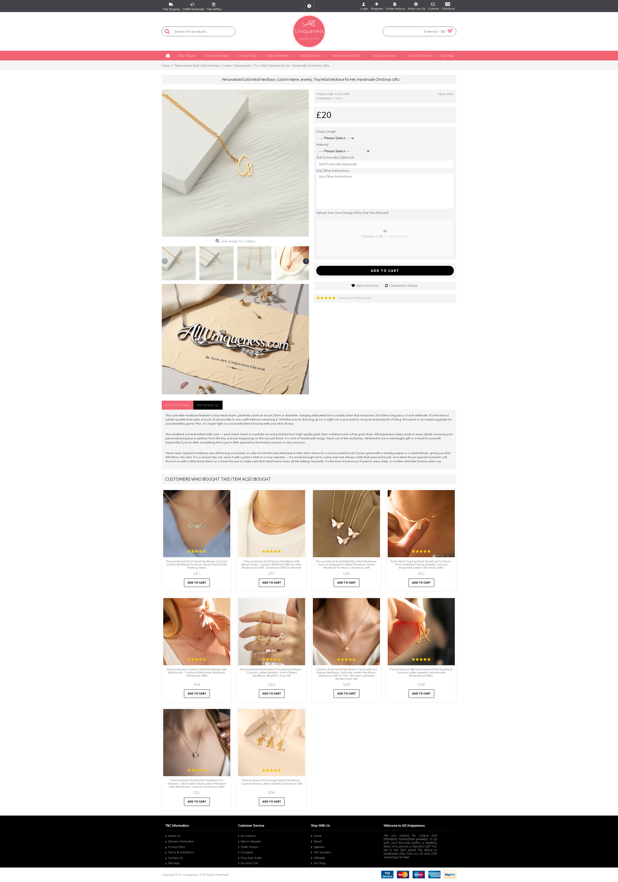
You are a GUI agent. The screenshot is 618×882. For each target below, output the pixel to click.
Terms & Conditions (181, 852)
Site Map (173, 863)
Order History (249, 847)
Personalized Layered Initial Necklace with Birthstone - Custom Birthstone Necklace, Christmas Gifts (197, 672)
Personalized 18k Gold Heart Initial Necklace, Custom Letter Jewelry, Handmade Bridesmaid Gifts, (421, 672)
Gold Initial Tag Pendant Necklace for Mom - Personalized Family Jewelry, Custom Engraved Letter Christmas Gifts (421, 564)
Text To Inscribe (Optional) (335, 157)
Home (317, 836)
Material (322, 144)
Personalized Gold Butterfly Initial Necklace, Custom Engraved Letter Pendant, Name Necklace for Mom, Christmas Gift (346, 564)
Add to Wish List (367, 285)
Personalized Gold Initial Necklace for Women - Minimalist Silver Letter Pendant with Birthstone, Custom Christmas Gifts (197, 783)
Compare (247, 852)
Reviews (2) (208, 405)
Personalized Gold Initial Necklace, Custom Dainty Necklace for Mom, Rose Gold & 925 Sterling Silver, (196, 564)
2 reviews (344, 298)
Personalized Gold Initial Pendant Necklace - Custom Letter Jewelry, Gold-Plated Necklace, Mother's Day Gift (271, 672)
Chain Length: (326, 131)
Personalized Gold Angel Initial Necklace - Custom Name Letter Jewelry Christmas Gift (271, 781)
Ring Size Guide (251, 858)
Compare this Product (403, 285)
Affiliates (319, 858)
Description (177, 405)
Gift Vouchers (322, 852)
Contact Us (175, 858)
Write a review (362, 298)
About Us (174, 836)
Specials (319, 847)
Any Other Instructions (332, 171)
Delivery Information (181, 841)
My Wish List (249, 863)
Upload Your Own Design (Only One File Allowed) (352, 213)
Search (318, 841)
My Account (248, 836)
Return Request (251, 841)
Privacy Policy (176, 847)
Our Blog (319, 863)
